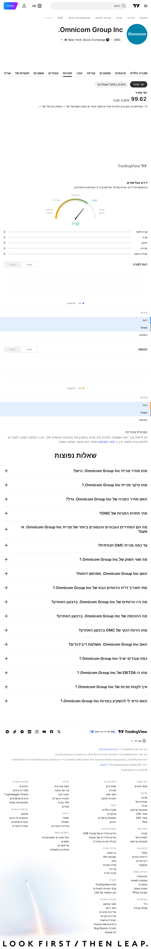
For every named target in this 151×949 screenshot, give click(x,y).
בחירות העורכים (60, 825)
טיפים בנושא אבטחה (104, 924)
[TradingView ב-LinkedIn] (29, 731)
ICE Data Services (108, 749)
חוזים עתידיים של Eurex (102, 837)
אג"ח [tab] (7, 73)
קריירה (112, 868)
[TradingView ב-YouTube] (44, 731)
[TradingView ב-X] (59, 731)
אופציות (142, 884)
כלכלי (144, 852)
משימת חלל (109, 856)
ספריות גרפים (20, 790)
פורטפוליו (142, 876)
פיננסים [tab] (120, 73)
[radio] (29, 264)
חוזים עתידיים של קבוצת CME (99, 833)
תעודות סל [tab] (22, 73)
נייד (145, 903)
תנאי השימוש (107, 442)
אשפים (65, 841)
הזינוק (113, 821)
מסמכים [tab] (105, 73)
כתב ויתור (111, 907)
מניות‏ (144, 797)
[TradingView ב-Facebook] (51, 731)
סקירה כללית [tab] (138, 73)
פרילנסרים (63, 845)
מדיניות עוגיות (108, 916)
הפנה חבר (63, 794)
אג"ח (144, 805)
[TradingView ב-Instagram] (36, 731)
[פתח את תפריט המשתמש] (24, 6)
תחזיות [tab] (67, 73)
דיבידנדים (141, 860)
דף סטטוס (110, 932)
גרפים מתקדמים (19, 798)
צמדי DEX (141, 817)
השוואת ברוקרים (107, 817)
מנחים (65, 806)
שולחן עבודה (140, 907)
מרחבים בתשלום (59, 849)
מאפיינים (111, 786)
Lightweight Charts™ (16, 794)
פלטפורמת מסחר (18, 802)
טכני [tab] (79, 73)
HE (34, 6)
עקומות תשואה (139, 880)
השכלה (65, 821)
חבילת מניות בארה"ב (104, 841)
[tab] (138, 84)
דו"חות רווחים (139, 856)
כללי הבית (63, 802)
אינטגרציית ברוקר (18, 817)
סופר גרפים (141, 786)
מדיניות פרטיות (107, 912)
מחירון (112, 790)
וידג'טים (24, 786)
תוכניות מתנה (108, 798)
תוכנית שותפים (19, 821)
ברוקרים (111, 813)
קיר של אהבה (62, 790)
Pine (144, 821)
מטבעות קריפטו (138, 809)
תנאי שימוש (109, 903)
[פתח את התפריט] (145, 6)
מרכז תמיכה (109, 864)
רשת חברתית (62, 786)
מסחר (66, 817)
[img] (65, 39)
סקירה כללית (109, 809)
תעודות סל (141, 801)
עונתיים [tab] (53, 73)
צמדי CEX (141, 813)
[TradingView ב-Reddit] (7, 731)
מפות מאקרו (140, 888)
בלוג (114, 860)
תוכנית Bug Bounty (105, 928)
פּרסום (24, 813)
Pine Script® (140, 892)
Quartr (103, 764)
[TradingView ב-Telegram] (22, 731)
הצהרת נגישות (108, 920)
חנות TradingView (105, 884)
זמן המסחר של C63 (105, 892)
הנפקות (143, 864)
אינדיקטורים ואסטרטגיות (55, 837)
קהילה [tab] (91, 73)
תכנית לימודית (20, 825)
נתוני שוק (111, 794)
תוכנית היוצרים (60, 798)
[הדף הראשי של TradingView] (136, 5)
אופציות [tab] (39, 73)
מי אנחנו (111, 852)
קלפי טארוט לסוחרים (104, 888)
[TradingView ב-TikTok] (14, 731)
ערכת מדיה (110, 873)
